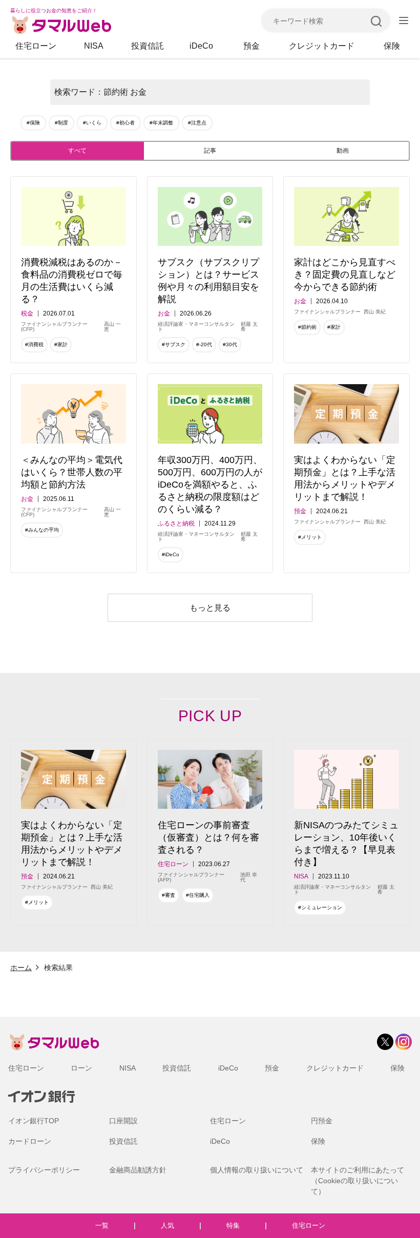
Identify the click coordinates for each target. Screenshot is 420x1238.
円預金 (321, 1121)
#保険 (33, 122)
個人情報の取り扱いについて (256, 1170)
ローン (81, 1068)
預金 (251, 45)
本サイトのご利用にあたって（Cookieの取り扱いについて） (357, 1180)
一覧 (102, 1225)
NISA (93, 45)
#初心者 (125, 122)
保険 (392, 45)
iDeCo (201, 45)
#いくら (92, 122)
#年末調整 (161, 122)
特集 (233, 1225)
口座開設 (123, 1121)
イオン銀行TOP (33, 1121)
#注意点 (197, 122)
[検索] (376, 20)
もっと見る (210, 607)
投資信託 (147, 45)
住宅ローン (35, 45)
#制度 (61, 122)
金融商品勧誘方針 (137, 1170)
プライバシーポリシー (44, 1170)
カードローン (29, 1141)
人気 (167, 1225)
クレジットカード (321, 45)
